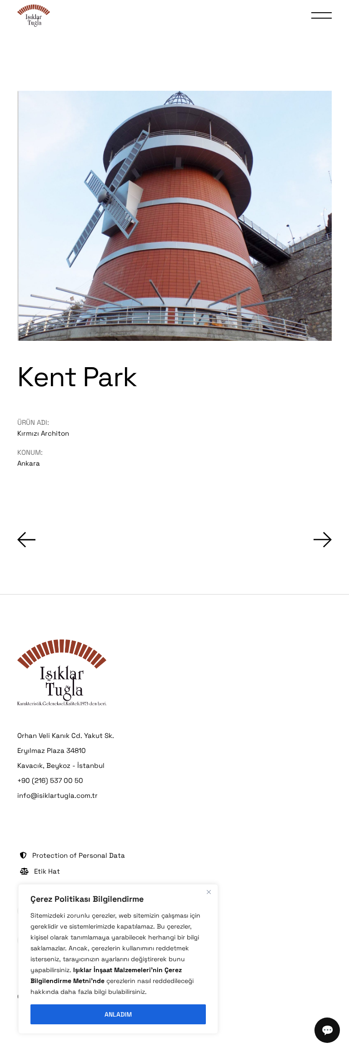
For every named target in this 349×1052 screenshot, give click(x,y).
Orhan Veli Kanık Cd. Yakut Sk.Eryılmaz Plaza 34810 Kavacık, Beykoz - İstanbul (65, 750)
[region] (118, 959)
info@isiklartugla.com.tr (57, 795)
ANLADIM (118, 1014)
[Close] (208, 891)
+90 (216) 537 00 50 (50, 780)
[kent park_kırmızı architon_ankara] (174, 216)
